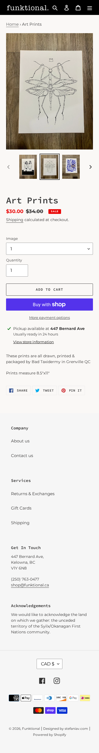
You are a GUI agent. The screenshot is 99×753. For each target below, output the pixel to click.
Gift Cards (21, 508)
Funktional (31, 728)
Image (12, 238)
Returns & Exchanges (32, 493)
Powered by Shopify (49, 735)
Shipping (14, 219)
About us (20, 441)
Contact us (22, 455)
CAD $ (47, 664)
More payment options (49, 317)
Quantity (14, 260)
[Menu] (89, 8)
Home (12, 24)
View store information (33, 342)
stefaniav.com (76, 728)
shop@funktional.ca (30, 585)
